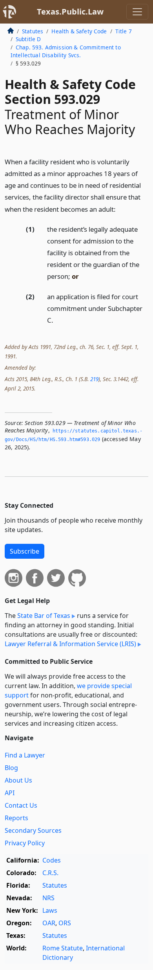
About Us (18, 780)
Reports (16, 818)
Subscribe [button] (24, 551)
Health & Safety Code (79, 31)
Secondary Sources (33, 830)
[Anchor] (120, 208)
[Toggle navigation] (137, 12)
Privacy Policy (25, 843)
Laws (49, 910)
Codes (51, 860)
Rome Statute (62, 948)
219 (94, 379)
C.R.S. (50, 872)
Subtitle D (28, 39)
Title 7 (123, 31)
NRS (48, 898)
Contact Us (21, 805)
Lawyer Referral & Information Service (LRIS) (70, 643)
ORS (64, 923)
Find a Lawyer (25, 755)
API (10, 792)
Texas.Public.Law (70, 11)
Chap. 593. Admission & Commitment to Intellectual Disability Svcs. (66, 51)
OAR (48, 923)
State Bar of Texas (43, 615)
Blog (11, 767)
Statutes (32, 31)
